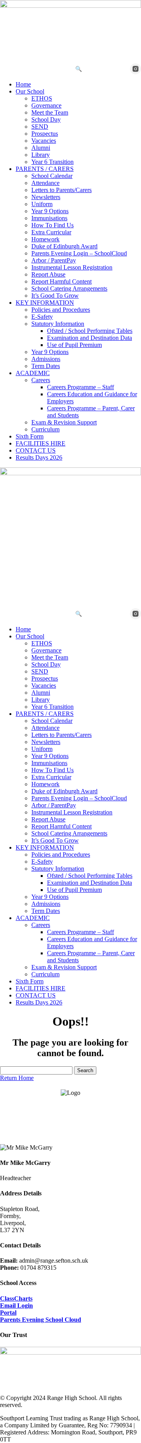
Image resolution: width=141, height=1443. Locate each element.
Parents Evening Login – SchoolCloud (79, 253)
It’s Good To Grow (55, 295)
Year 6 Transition (52, 161)
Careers (40, 380)
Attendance (45, 183)
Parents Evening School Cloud (40, 1319)
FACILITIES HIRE (40, 443)
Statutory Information (57, 323)
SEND (39, 126)
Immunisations (49, 218)
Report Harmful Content (61, 281)
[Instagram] (135, 68)
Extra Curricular (51, 232)
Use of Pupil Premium (74, 344)
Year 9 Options (50, 211)
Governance (46, 105)
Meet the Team (49, 112)
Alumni (40, 147)
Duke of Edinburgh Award (64, 246)
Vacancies (43, 140)
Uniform (41, 204)
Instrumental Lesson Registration (71, 267)
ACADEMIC (33, 373)
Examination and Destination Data (89, 337)
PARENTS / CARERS (45, 168)
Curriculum (45, 429)
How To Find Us (52, 225)
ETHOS (41, 98)
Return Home (17, 1078)
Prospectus (44, 133)
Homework (45, 239)
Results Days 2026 (39, 457)
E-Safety (42, 316)
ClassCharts (16, 1298)
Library (40, 154)
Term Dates (45, 366)
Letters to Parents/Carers (61, 190)
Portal (8, 1312)
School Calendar (51, 176)
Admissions (45, 359)
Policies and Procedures (60, 309)
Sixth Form (29, 436)
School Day (46, 119)
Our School (30, 91)
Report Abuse (48, 274)
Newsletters (45, 197)
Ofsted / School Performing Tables (89, 330)
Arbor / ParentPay (53, 260)
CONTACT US (36, 450)
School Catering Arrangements (69, 288)
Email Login (16, 1305)
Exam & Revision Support (64, 422)
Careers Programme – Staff (80, 387)
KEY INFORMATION (45, 302)
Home (23, 84)
